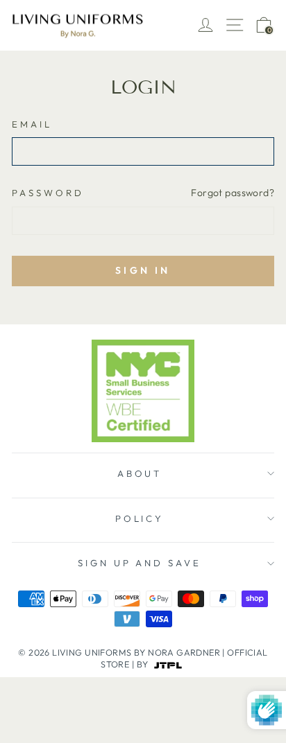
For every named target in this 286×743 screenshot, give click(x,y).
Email (32, 124)
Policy (140, 518)
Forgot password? (232, 192)
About (139, 473)
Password (48, 192)
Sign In (142, 270)
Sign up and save (140, 562)
